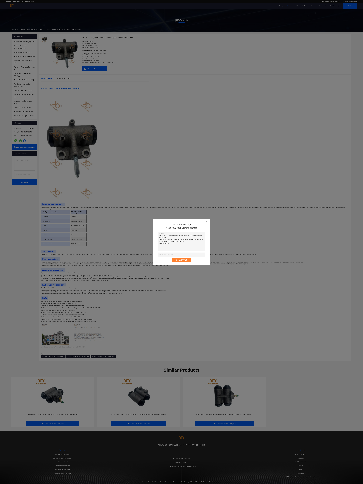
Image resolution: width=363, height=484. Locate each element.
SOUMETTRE (181, 260)
